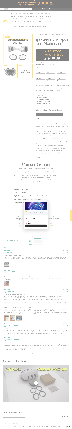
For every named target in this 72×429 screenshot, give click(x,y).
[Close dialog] (47, 201)
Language (27, 221)
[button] (36, 219)
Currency (27, 216)
